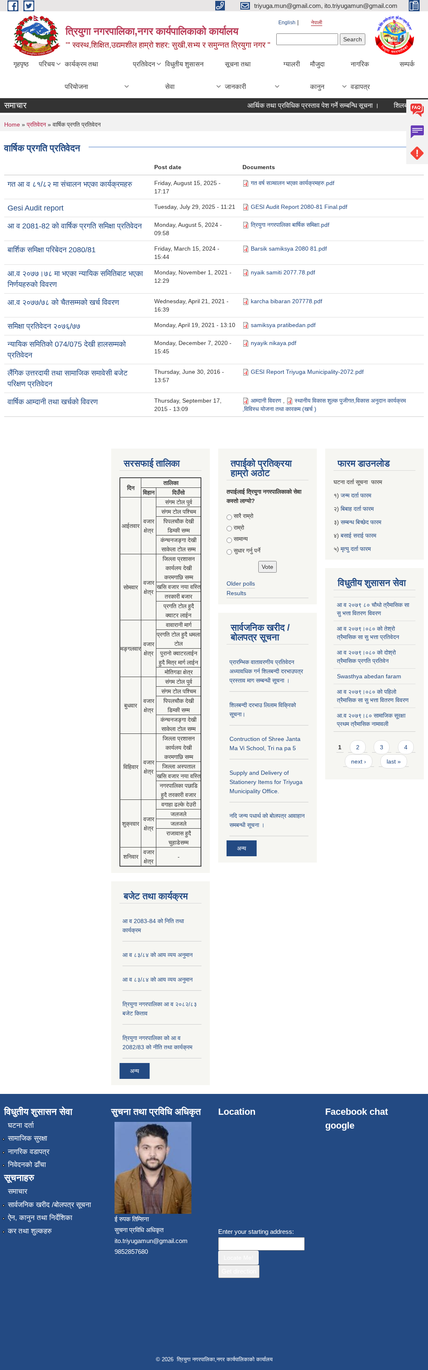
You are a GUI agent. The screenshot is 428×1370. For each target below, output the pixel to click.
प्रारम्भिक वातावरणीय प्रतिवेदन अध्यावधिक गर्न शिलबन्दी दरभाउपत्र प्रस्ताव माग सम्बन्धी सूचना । (266, 671)
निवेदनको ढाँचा (27, 1165)
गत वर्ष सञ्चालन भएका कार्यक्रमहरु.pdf (292, 183)
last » (394, 761)
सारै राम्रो (243, 515)
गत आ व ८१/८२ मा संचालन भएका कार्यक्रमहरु (70, 184)
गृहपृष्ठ (21, 64)
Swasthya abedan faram (369, 676)
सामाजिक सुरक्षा (27, 1138)
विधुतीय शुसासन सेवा (184, 75)
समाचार (17, 1191)
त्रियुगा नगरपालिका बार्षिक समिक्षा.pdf (290, 224)
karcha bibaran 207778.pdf (286, 301)
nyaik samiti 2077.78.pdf (283, 272)
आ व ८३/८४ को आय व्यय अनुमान (157, 954)
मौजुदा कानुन (317, 75)
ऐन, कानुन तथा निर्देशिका (40, 1218)
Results (236, 593)
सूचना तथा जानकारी (238, 75)
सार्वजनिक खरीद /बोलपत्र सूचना (49, 1205)
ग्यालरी (291, 64)
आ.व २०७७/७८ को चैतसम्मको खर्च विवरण (63, 302)
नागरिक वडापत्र (360, 75)
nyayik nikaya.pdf (273, 343)
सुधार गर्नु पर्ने (247, 550)
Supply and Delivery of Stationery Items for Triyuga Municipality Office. (266, 781)
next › (358, 761)
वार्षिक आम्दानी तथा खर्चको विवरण (53, 402)
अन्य (134, 1071)
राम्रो (239, 527)
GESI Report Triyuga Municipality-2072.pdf (307, 371)
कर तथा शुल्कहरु (30, 1231)
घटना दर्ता (21, 1125)
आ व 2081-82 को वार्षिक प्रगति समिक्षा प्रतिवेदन (75, 226)
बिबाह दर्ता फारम (357, 508)
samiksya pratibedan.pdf (283, 325)
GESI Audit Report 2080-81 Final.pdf (299, 206)
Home (12, 124)
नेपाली (316, 22)
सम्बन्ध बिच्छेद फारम (362, 522)
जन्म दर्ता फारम (356, 495)
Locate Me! (238, 1257)
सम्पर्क (407, 64)
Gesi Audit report (36, 208)
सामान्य (241, 538)
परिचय (47, 64)
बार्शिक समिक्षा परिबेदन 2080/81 (52, 250)
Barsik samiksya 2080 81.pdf (289, 248)
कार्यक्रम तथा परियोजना (81, 75)
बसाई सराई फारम (358, 535)
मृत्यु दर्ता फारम (356, 548)
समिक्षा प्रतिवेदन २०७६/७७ (44, 326)
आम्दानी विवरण (267, 400)
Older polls (241, 583)
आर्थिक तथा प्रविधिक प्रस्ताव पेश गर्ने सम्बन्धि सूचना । (303, 105)
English (287, 22)
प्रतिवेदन (144, 64)
